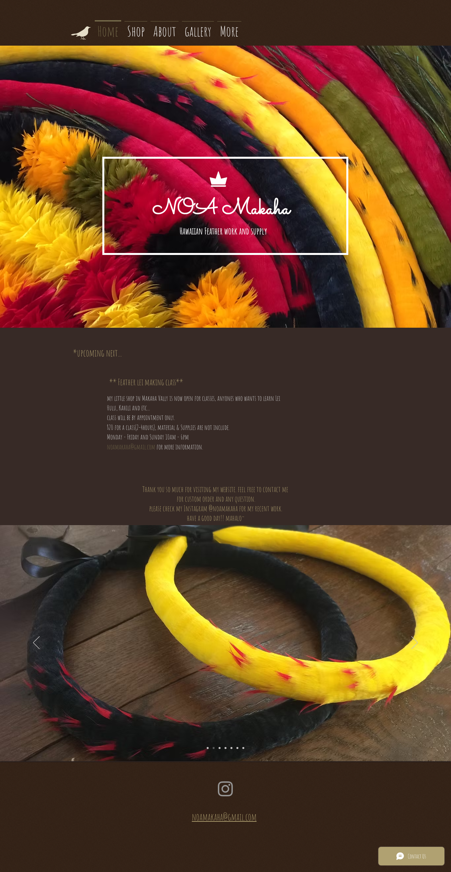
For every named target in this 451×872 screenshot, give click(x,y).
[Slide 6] (237, 748)
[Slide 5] (225, 748)
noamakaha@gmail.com (131, 446)
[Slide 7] (243, 748)
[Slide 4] (220, 748)
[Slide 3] (231, 748)
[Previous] (36, 643)
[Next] (414, 643)
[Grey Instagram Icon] (225, 789)
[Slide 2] (214, 748)
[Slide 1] (208, 748)
